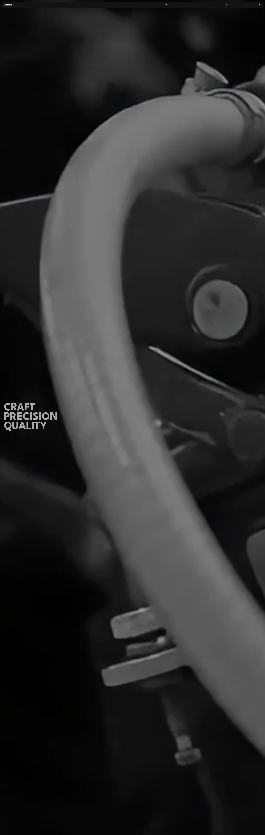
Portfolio (165, 4)
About (197, 4)
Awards (134, 4)
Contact (259, 4)
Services (228, 4)
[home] (68, 5)
